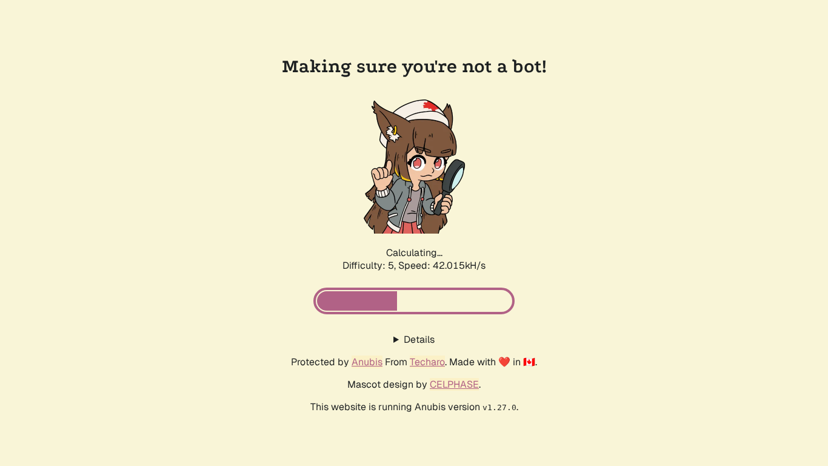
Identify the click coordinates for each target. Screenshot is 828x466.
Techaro (427, 362)
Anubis (367, 362)
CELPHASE (454, 384)
